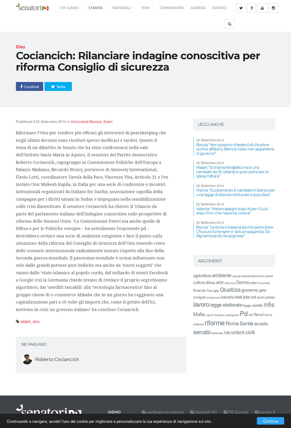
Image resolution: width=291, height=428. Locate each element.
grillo (262, 290)
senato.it (266, 412)
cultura (199, 282)
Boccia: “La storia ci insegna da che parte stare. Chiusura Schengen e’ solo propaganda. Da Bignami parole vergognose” (235, 231)
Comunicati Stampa (86, 121)
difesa (210, 282)
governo (249, 289)
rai (250, 314)
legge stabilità (253, 305)
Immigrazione (213, 297)
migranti (209, 315)
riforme (215, 322)
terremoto (217, 333)
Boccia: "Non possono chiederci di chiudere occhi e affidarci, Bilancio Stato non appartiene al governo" (235, 149)
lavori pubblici (266, 297)
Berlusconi (258, 276)
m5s (269, 304)
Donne (242, 282)
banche (246, 276)
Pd (244, 313)
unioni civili (243, 332)
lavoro (201, 304)
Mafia (199, 314)
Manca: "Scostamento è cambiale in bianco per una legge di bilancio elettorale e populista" (235, 192)
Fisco (210, 290)
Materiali (122, 8)
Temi (146, 8)
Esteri (107, 121)
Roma (232, 323)
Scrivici (219, 8)
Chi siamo (70, 8)
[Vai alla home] (32, 8)
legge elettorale (226, 304)
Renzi (259, 314)
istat (238, 297)
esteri (25, 321)
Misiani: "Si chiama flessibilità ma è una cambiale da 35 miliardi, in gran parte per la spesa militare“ (232, 171)
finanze (199, 290)
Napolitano (219, 315)
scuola (261, 323)
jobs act (249, 297)
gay (216, 290)
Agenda (198, 8)
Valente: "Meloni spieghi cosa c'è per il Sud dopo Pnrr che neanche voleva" (231, 211)
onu (36, 321)
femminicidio (264, 283)
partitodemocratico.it (164, 412)
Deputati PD (205, 412)
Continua (270, 421)
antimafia (236, 276)
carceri (269, 276)
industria (227, 297)
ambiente (221, 275)
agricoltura (202, 275)
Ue (227, 332)
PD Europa (237, 412)
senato (202, 331)
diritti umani (229, 283)
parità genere (232, 315)
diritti (220, 282)
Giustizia (230, 289)
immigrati (199, 297)
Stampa (96, 8)
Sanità (246, 323)
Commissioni (172, 8)
